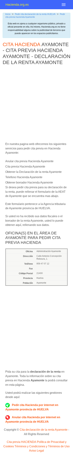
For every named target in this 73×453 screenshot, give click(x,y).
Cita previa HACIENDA (21, 441)
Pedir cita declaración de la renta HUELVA (35, 14)
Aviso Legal (36, 450)
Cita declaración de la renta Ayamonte (44, 429)
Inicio (7, 14)
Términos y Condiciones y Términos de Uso (42, 446)
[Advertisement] (36, 105)
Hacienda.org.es (17, 4)
